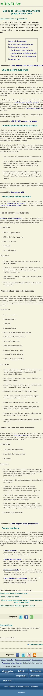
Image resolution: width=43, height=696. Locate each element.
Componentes (35, 676)
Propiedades (21, 676)
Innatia (3, 660)
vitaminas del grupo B (34, 108)
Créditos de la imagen (36, 644)
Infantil (21, 671)
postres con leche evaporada (10, 205)
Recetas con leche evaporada (18, 47)
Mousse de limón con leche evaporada (23, 56)
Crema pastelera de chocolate (15, 578)
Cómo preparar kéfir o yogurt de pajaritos (27, 65)
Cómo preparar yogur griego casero (25, 523)
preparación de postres (16, 203)
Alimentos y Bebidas (22, 660)
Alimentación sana (7, 672)
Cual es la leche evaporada (17, 41)
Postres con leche (14, 59)
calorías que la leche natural (26, 102)
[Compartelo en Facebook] (26, 617)
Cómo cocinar (37, 660)
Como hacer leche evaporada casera (20, 44)
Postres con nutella (11, 570)
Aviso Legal (12, 686)
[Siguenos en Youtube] (29, 655)
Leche (18, 663)
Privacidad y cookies (23, 686)
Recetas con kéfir (17, 192)
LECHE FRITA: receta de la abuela (24, 121)
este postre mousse (21, 435)
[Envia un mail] (34, 655)
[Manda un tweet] (20, 617)
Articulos (10, 660)
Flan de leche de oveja (12, 559)
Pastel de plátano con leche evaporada (23, 53)
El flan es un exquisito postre (11, 218)
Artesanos (7, 680)
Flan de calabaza (10, 551)
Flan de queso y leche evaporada (22, 50)
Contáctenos (34, 686)
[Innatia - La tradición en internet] (10, 3)
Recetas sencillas (8, 663)
